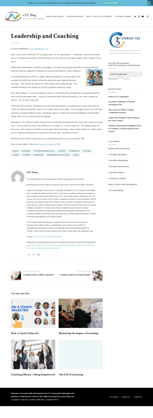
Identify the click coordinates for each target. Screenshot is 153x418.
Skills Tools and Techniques (122, 184)
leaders (26, 155)
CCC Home (114, 397)
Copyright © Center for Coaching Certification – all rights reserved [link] (34, 400)
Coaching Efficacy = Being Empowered (33, 374)
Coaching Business (75, 16)
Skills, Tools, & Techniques (99, 16)
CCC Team (16, 43)
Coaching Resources (118, 166)
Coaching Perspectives (47, 144)
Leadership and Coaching (58, 155)
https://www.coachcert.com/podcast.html (47, 237)
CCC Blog (29, 15)
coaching (26, 151)
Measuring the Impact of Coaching (78, 333)
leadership (38, 155)
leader (16, 155)
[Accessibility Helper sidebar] (150, 2)
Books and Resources (119, 149)
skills (76, 155)
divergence (74, 151)
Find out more (111, 3)
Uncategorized (116, 190)
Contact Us (138, 397)
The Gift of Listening (71, 374)
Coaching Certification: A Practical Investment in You (121, 103)
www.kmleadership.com (38, 49)
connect (62, 151)
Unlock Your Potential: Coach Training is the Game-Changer (124, 119)
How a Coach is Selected (24, 333)
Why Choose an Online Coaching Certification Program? (121, 111)
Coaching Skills (116, 172)
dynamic (87, 151)
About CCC (126, 397)
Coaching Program (118, 160)
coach (15, 151)
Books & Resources (55, 16)
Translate (126, 79)
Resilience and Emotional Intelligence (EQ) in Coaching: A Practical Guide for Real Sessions (124, 128)
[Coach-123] (125, 40)
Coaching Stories (123, 16)
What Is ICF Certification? (118, 97)
